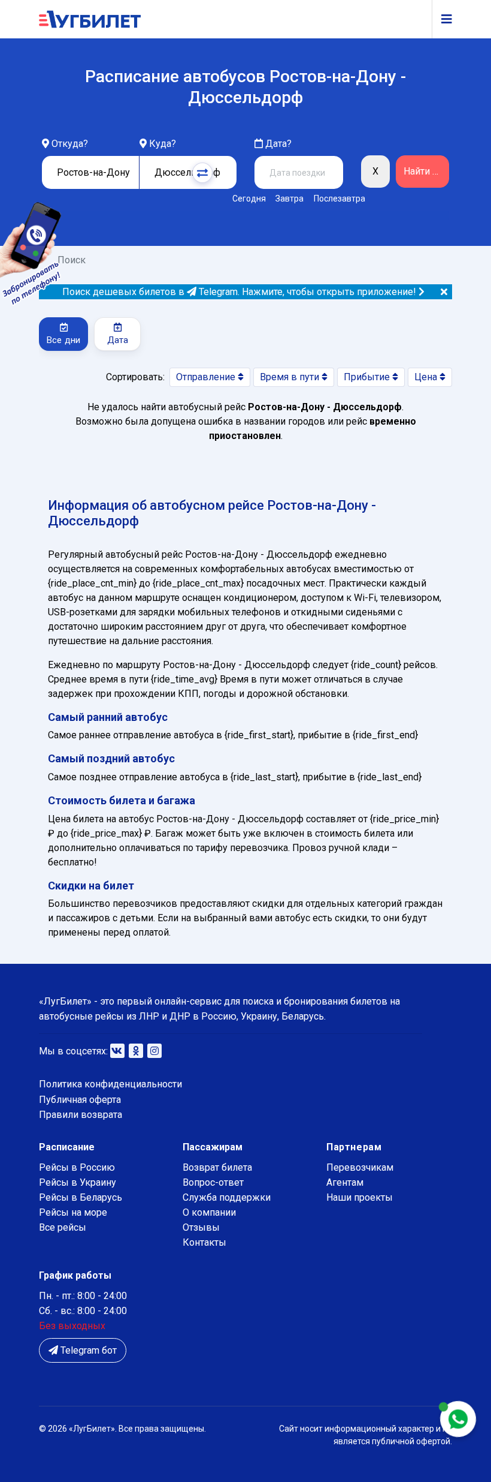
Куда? (162, 143)
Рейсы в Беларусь (80, 1197)
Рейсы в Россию (77, 1167)
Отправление (207, 377)
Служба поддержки (227, 1197)
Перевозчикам (359, 1167)
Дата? (277, 143)
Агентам (344, 1182)
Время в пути (291, 377)
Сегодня (249, 198)
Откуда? (69, 143)
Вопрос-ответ (213, 1182)
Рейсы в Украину (77, 1182)
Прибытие (368, 377)
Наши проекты (359, 1197)
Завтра (289, 198)
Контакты (204, 1242)
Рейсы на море (73, 1212)
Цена (427, 377)
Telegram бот (87, 1350)
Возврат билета (217, 1167)
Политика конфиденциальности (110, 1084)
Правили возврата (80, 1114)
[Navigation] (442, 19)
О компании (209, 1212)
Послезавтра (339, 198)
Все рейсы (62, 1227)
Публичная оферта (80, 1099)
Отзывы (201, 1227)
